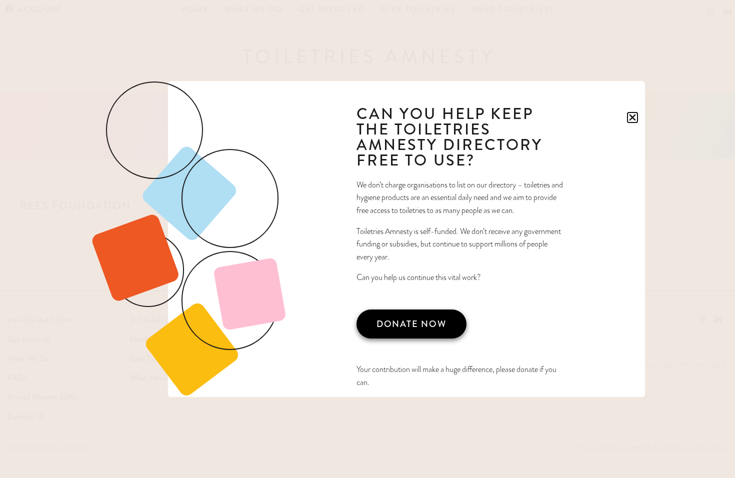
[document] (367, 239)
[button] (632, 117)
